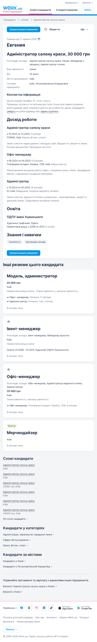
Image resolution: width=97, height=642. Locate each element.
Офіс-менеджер (23, 376)
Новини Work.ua (68, 617)
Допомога (8, 621)
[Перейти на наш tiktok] (51, 608)
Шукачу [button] (10, 629)
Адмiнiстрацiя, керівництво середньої (27, 534)
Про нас (39, 617)
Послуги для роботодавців (18, 617)
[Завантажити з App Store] (65, 608)
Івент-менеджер (23, 328)
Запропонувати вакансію (23, 29)
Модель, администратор (32, 275)
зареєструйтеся (49, 111)
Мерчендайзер (22, 432)
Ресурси (84, 617)
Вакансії (11, 591)
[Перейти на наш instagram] (36, 608)
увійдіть (11, 111)
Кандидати (13, 561)
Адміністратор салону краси (19, 465)
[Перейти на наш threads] (29, 608)
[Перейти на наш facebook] (21, 608)
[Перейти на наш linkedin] (44, 608)
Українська (9, 608)
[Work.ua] (12, 9)
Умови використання (28, 621)
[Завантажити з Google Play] (85, 608)
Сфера (16, 540)
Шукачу (86, 2)
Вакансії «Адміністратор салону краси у (29, 586)
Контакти (52, 617)
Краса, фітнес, (14, 545)
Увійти (87, 10)
